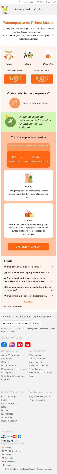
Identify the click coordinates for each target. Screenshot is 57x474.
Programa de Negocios (39, 396)
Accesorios (6, 417)
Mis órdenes (29, 2)
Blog (30, 376)
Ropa (3, 407)
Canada (8, 454)
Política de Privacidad (38, 365)
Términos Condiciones (13, 306)
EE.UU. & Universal (13, 451)
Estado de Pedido (9, 365)
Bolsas (4, 410)
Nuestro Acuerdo (36, 362)
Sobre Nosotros (35, 355)
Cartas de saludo (9, 403)
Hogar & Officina (9, 421)
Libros (4, 400)
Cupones (5, 379)
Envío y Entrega (8, 372)
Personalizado (23, 9)
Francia (8, 465)
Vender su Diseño (36, 400)
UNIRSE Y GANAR (28, 246)
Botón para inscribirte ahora (15, 79)
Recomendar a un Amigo (40, 372)
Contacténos (7, 362)
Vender (38, 9)
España (8, 448)
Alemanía (9, 458)
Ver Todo (28, 302)
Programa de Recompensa (14, 369)
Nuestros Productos (37, 359)
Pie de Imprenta (35, 369)
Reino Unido (10, 461)
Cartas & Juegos (9, 396)
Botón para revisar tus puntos (42, 79)
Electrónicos (7, 414)
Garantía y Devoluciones (13, 376)
